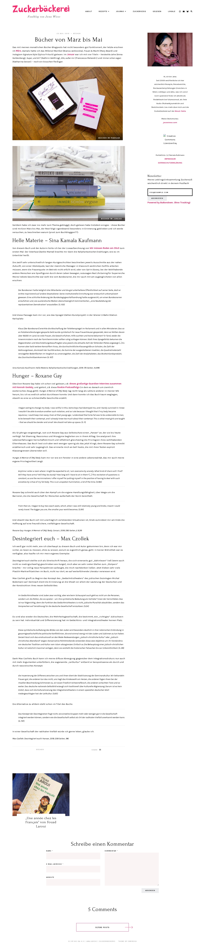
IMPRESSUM (170, 159)
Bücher (77, 33)
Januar (70, 54)
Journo (120, 11)
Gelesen (157, 11)
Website (50, 877)
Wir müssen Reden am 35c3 (105, 248)
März (18, 50)
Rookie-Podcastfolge (68, 387)
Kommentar (111, 851)
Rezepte (103, 11)
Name (49, 851)
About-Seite (180, 111)
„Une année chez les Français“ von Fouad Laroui (41, 822)
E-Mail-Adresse (54, 864)
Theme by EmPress (127, 941)
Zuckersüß (139, 11)
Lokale (171, 11)
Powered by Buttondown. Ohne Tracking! (169, 202)
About (88, 11)
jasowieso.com (170, 122)
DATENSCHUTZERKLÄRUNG (170, 163)
